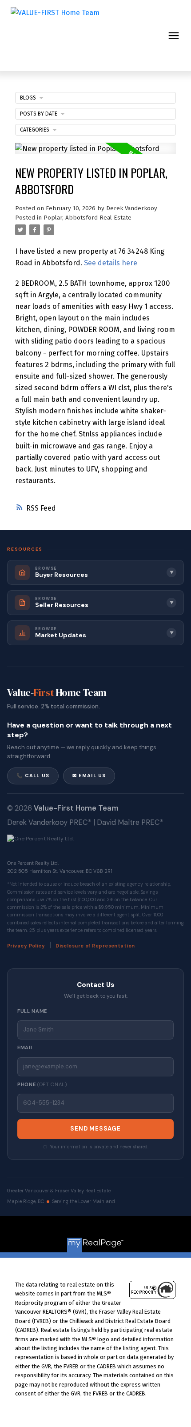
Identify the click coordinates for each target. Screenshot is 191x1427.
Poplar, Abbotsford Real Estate (87, 217)
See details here (110, 263)
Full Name (32, 1011)
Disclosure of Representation (95, 946)
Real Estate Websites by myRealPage (114, 1229)
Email (25, 1047)
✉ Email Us (89, 775)
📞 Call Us (32, 775)
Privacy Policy (26, 946)
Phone (42, 1084)
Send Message (95, 1128)
